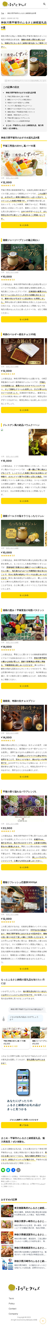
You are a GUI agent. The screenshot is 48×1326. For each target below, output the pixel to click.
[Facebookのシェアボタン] (13, 1170)
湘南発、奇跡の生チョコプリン (18, 115)
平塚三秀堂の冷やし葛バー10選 (18, 96)
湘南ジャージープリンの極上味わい (19, 100)
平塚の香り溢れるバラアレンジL (18, 118)
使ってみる (24, 1125)
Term (11, 1298)
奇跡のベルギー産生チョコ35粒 (18, 103)
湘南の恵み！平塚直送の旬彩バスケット (21, 112)
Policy (12, 1303)
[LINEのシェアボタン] (3, 1170)
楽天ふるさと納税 (12, 178)
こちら (41, 1184)
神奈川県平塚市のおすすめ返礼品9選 (21, 92)
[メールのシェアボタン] (18, 1170)
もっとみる (24, 225)
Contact (12, 1308)
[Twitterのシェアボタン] (8, 1170)
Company (13, 1313)
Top (2, 13)
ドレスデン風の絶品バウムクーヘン (19, 106)
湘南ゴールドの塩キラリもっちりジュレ (21, 109)
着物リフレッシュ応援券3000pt (18, 121)
